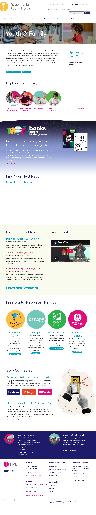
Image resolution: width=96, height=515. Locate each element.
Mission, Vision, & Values (57, 469)
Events (47, 19)
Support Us (53, 488)
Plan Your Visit (58, 19)
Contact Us (53, 466)
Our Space (52, 479)
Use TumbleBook (15, 354)
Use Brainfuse (77, 351)
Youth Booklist (38, 108)
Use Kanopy (36, 353)
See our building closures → (35, 495)
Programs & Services (33, 19)
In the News (53, 476)
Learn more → (11, 163)
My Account (60, 4)
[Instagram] (29, 392)
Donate (77, 4)
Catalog (52, 4)
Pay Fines (70, 4)
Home (6, 19)
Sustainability (53, 482)
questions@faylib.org (33, 475)
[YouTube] (45, 392)
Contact (85, 4)
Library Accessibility (56, 472)
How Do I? (71, 19)
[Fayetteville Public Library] (16, 6)
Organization (53, 485)
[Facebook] (14, 392)
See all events (82, 109)
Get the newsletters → (15, 420)
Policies (51, 492)
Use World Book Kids (56, 348)
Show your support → (71, 450)
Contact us (26, 72)
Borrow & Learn (16, 19)
